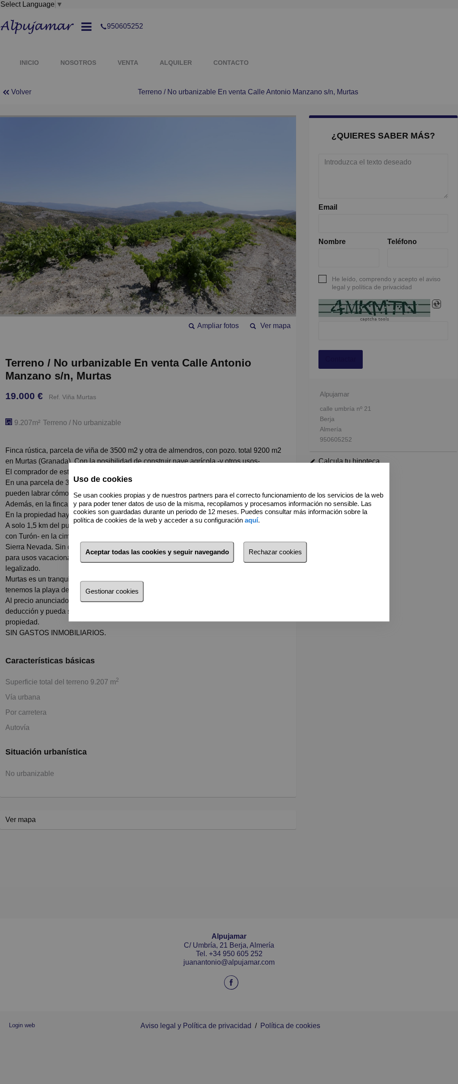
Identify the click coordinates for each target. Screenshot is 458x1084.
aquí (251, 520)
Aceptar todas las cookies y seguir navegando (157, 552)
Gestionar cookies (112, 591)
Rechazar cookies (275, 552)
